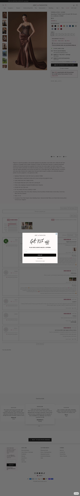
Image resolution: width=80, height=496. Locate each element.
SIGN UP (40, 255)
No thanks (40, 258)
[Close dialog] (56, 234)
